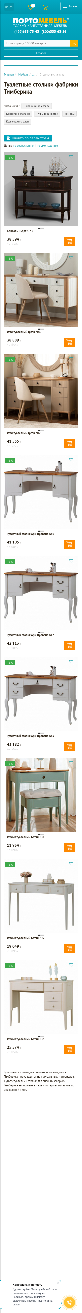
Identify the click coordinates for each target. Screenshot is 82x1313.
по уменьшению (47, 145)
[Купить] (69, 241)
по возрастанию (23, 145)
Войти (9, 7)
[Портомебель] (41, 22)
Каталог (41, 53)
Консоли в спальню (18, 113)
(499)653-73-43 (26, 31)
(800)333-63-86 (54, 31)
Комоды (69, 113)
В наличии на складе (37, 106)
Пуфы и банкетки (47, 113)
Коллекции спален (17, 121)
